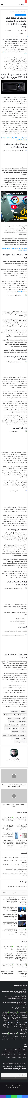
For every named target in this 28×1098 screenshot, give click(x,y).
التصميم (17, 718)
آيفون (16, 1049)
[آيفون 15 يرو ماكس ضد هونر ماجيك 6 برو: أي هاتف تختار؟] (21, 820)
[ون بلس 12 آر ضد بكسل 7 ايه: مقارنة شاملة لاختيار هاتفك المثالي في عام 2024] (21, 835)
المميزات (15, 725)
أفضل (11, 1049)
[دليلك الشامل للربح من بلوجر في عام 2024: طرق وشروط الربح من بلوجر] (23, 1015)
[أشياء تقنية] (21, 4)
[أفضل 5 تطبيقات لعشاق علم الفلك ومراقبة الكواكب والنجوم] (22, 924)
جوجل (25, 1054)
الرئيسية (24, 11)
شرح (14, 1054)
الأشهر (23, 892)
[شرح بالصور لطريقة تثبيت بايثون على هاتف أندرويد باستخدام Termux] (22, 917)
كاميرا (14, 728)
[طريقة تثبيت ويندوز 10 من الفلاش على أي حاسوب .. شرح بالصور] (22, 932)
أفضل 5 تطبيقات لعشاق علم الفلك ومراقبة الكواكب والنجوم (9, 923)
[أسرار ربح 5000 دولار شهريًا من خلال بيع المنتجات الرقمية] (7, 949)
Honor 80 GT (14, 711)
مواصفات (14, 731)
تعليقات (5, 892)
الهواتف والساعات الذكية (15, 11)
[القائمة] (2, 5)
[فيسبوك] (15, 764)
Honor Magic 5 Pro (19, 715)
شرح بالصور (9, 1054)
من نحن (14, 1087)
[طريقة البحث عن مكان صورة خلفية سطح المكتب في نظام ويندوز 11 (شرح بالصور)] (22, 901)
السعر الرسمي (21, 721)
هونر (23, 738)
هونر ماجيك (15, 738)
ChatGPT (24, 1049)
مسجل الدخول (17, 886)
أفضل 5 (6, 1049)
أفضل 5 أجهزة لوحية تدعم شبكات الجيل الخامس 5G (7, 972)
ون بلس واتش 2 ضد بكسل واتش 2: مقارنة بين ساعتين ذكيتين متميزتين (7, 826)
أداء (24, 718)
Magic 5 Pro (7, 715)
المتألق (23, 725)
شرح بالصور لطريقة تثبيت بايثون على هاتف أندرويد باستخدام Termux (9, 916)
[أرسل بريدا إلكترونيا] (15, 30)
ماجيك (7, 728)
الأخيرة (14, 892)
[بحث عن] (26, 5)
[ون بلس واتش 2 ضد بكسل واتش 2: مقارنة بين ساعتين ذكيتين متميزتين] (7, 820)
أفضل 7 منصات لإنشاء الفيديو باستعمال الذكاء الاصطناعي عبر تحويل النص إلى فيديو (9, 908)
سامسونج (19, 1054)
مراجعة (23, 731)
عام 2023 (22, 728)
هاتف (4, 735)
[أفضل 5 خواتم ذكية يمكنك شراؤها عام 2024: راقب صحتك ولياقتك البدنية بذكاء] (7, 835)
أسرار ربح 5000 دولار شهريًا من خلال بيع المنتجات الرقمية (8, 955)
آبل (19, 1049)
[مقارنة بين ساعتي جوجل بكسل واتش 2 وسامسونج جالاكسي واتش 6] (5, 1036)
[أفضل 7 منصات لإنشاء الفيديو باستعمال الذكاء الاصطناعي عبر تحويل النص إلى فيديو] (22, 909)
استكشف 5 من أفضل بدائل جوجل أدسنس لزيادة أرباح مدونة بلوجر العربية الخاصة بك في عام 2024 (21, 956)
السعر (9, 718)
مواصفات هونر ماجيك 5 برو (17, 735)
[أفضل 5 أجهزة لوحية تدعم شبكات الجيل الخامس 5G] (7, 966)
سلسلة (7, 725)
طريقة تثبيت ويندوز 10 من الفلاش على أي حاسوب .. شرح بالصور (10, 930)
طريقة (3, 1054)
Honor (23, 711)
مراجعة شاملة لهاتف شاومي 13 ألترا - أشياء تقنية (13, 857)
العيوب (11, 721)
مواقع (8, 1057)
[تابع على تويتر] (16, 30)
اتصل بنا (9, 1087)
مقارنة (19, 1057)
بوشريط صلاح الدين (20, 30)
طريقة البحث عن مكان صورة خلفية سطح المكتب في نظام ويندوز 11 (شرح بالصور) (10, 899)
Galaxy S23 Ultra (22, 291)
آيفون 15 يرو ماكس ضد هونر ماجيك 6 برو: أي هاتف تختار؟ (21, 826)
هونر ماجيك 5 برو (20, 741)
